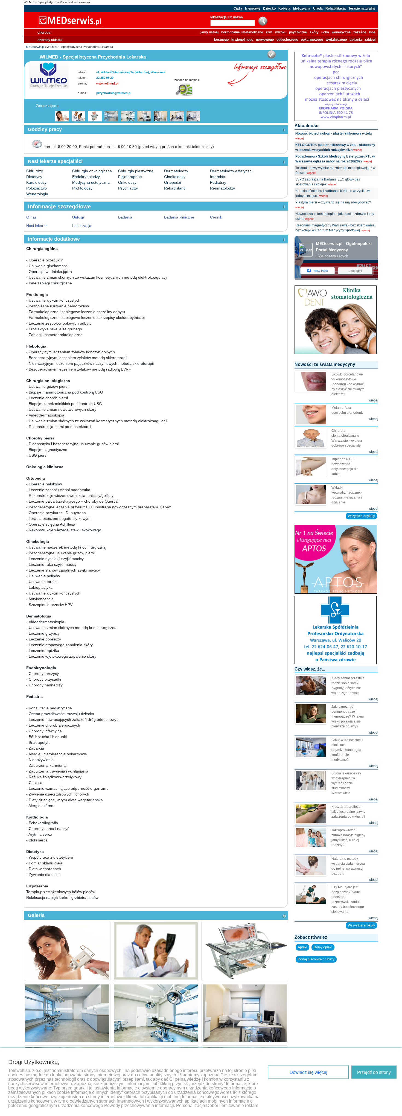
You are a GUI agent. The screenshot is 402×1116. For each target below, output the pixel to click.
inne (372, 32)
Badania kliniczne (179, 217)
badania (355, 40)
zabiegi (370, 40)
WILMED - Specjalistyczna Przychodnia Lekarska (57, 2)
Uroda (318, 8)
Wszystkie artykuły (361, 516)
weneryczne (341, 32)
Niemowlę (252, 8)
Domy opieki (323, 947)
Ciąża (238, 8)
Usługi (78, 217)
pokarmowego (312, 40)
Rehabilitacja (335, 8)
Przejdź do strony (374, 1072)
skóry (314, 32)
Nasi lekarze (37, 225)
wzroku (280, 32)
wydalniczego (336, 40)
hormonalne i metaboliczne (242, 32)
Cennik (216, 217)
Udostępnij (355, 270)
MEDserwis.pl (35, 46)
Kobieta (284, 8)
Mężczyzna (301, 8)
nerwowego (265, 40)
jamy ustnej (209, 32)
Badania (125, 217)
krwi (269, 32)
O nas (31, 217)
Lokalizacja (81, 225)
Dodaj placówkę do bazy (316, 959)
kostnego (221, 40)
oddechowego (287, 40)
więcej (299, 138)
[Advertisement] (336, 999)
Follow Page (320, 270)
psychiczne (298, 32)
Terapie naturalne (361, 8)
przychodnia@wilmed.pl (113, 93)
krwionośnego (242, 40)
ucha (325, 32)
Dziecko (269, 8)
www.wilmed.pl (107, 83)
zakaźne (359, 32)
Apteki (302, 947)
